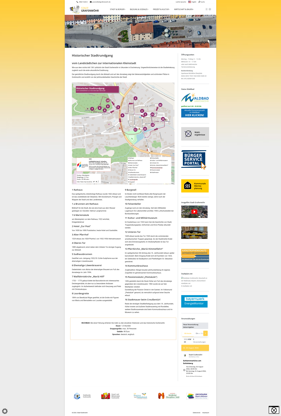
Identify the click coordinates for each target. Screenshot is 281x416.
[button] (5, 411)
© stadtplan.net (186, 286)
